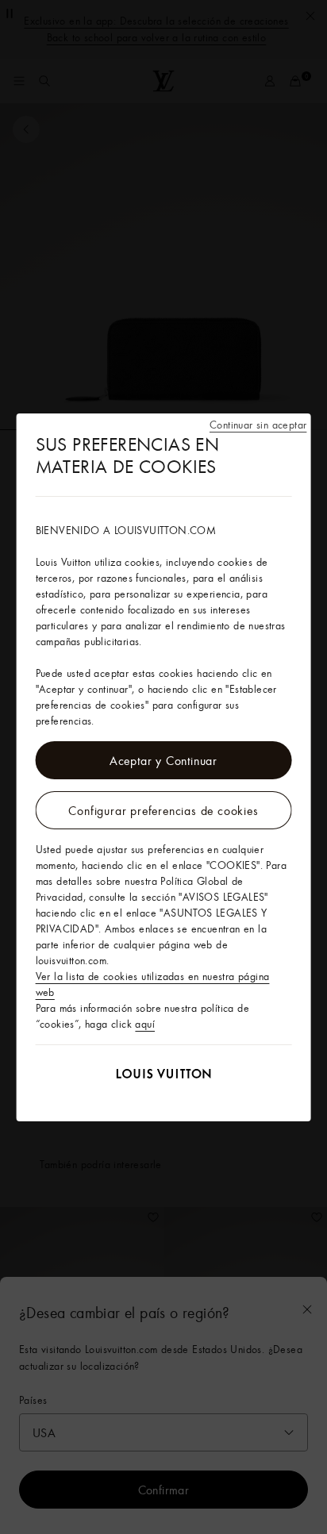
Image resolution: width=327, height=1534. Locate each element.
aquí (145, 1024)
